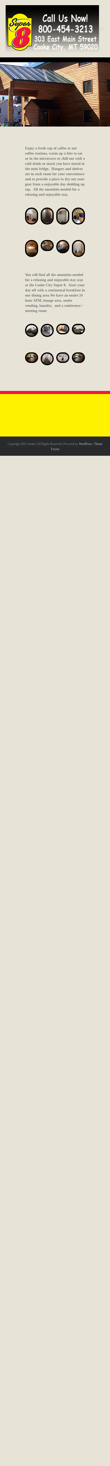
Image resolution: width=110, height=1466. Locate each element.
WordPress (85, 444)
